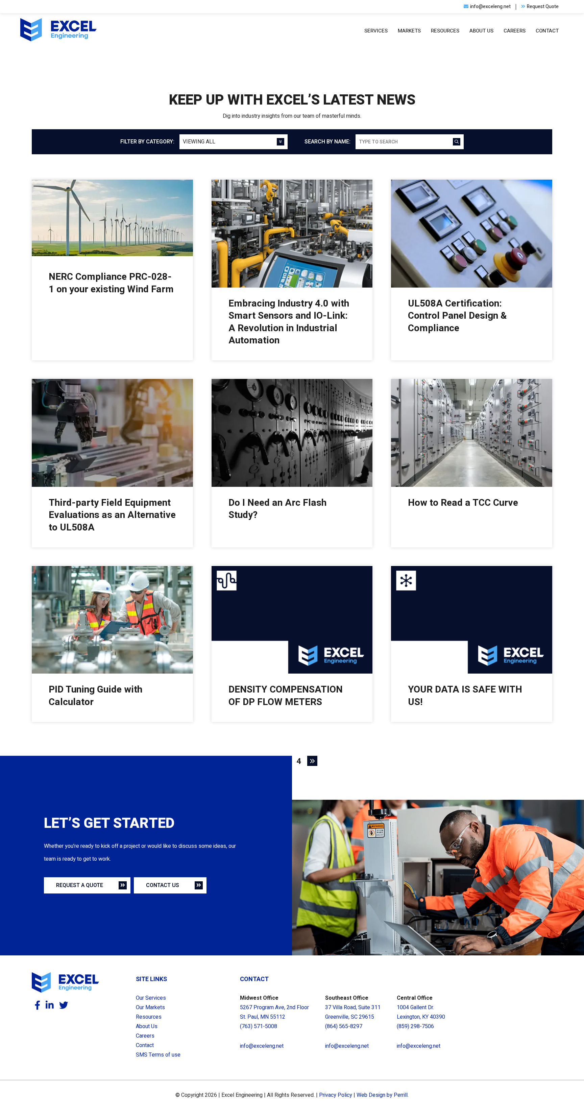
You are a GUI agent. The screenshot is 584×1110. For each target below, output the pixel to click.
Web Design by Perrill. (383, 1095)
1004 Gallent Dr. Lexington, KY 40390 (421, 1012)
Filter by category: (147, 142)
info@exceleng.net (262, 1046)
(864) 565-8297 (343, 1026)
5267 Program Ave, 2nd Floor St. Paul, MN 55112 (274, 1012)
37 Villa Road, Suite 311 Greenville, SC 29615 (353, 1012)
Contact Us (162, 885)
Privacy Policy (335, 1095)
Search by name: (327, 142)
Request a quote (79, 885)
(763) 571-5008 (258, 1026)
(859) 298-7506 (415, 1026)
